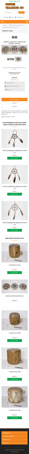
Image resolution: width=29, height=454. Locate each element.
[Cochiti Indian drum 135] (15, 253)
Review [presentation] (14, 103)
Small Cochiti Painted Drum (15, 296)
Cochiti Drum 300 (14, 372)
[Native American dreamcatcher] (15, 174)
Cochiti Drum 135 (14, 265)
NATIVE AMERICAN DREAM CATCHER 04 (15, 224)
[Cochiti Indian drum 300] (15, 358)
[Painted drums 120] (15, 286)
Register (7, 17)
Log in (12, 17)
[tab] (14, 99)
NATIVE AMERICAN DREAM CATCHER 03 (15, 187)
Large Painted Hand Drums (14, 72)
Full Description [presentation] (14, 99)
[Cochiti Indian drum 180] (15, 397)
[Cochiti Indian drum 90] (15, 320)
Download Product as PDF (13, 86)
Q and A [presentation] (14, 106)
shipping (17, 79)
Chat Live (9, 89)
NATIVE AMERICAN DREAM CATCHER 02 (15, 151)
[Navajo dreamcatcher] (15, 138)
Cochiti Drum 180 (14, 410)
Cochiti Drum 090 (14, 333)
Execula (16, 451)
